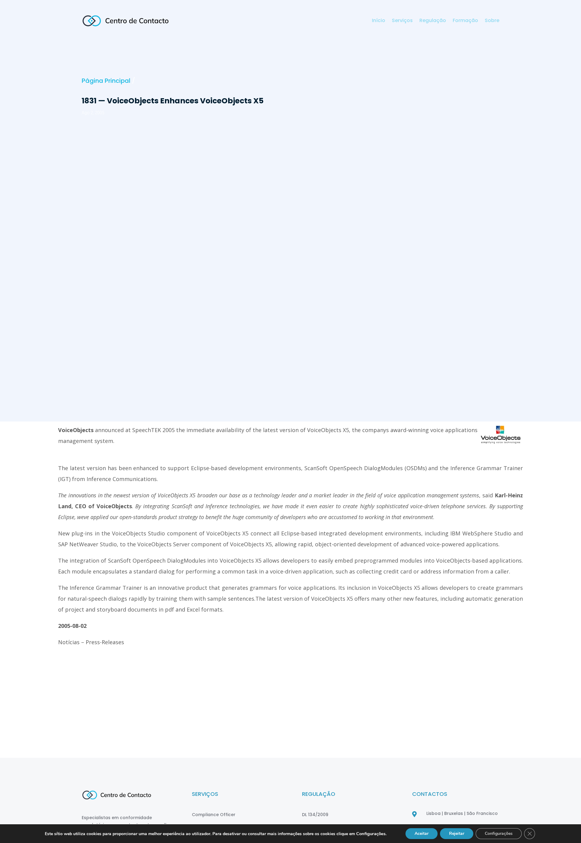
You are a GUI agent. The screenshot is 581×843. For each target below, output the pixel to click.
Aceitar (421, 833)
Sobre (492, 21)
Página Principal (106, 80)
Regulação (432, 21)
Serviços (402, 21)
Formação (465, 21)
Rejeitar (456, 833)
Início (378, 21)
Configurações (499, 833)
